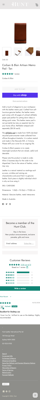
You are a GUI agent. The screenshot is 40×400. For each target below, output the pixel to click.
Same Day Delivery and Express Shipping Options (18, 363)
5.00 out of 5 (26, 264)
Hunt (15, 396)
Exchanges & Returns (9, 358)
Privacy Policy (6, 365)
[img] (5, 303)
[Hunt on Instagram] (9, 391)
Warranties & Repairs (9, 368)
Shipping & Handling (9, 361)
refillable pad (10, 133)
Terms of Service (7, 370)
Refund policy (6, 372)
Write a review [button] (20, 288)
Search (4, 354)
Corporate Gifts (7, 356)
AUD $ (5, 384)
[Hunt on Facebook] (4, 391)
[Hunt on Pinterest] (6, 391)
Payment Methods (8, 375)
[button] (7, 74)
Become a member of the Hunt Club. (20, 224)
